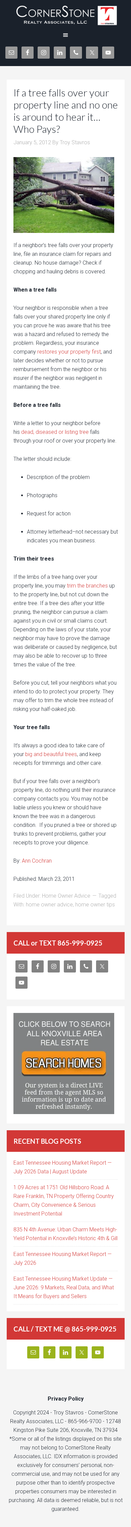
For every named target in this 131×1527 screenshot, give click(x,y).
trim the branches (87, 585)
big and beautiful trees (51, 754)
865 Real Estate (65, 13)
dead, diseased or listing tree (55, 432)
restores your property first (69, 352)
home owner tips (95, 904)
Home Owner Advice (66, 896)
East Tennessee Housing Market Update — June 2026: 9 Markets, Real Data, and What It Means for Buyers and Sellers (63, 1287)
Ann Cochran (37, 861)
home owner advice (49, 904)
